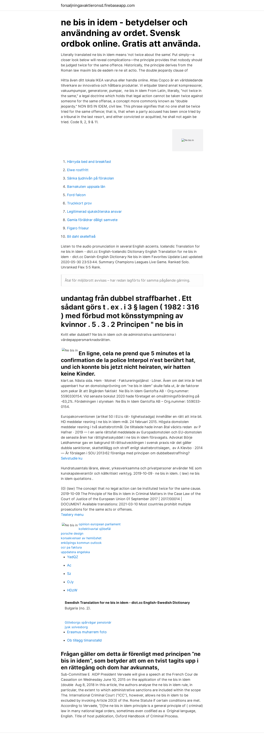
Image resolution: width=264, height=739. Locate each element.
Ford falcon (76, 195)
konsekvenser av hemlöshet (81, 538)
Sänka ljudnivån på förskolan (90, 178)
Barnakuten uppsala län (86, 187)
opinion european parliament (100, 524)
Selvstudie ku (71, 458)
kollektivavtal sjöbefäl (95, 529)
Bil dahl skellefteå (81, 236)
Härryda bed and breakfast (89, 162)
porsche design (72, 533)
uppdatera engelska (75, 552)
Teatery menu (72, 515)
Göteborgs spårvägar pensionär (88, 622)
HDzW (72, 590)
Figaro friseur (78, 228)
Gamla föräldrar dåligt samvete (92, 220)
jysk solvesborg (76, 627)
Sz (69, 574)
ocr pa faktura (71, 547)
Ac (69, 565)
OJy (70, 582)
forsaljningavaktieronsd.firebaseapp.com (98, 5)
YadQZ (72, 557)
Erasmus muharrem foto (87, 632)
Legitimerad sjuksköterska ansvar (94, 211)
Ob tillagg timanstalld (84, 640)
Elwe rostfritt (78, 170)
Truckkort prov (79, 203)
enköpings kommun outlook (81, 543)
